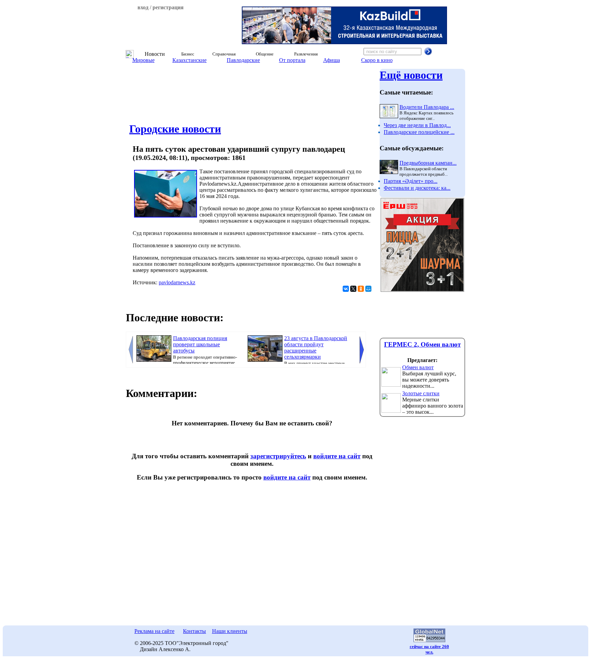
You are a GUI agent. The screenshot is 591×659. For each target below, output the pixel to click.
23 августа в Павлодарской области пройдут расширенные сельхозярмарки (315, 347)
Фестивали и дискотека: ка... (417, 188)
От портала (292, 60)
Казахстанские (189, 60)
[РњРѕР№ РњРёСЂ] (368, 289)
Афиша (331, 60)
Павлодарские (243, 60)
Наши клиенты (229, 631)
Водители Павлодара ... (426, 107)
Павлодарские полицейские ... (419, 132)
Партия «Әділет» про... (410, 181)
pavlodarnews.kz (177, 282)
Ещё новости (411, 75)
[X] (353, 289)
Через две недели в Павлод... (417, 125)
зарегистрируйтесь (278, 456)
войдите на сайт (336, 456)
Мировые (143, 60)
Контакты (194, 631)
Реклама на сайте (154, 631)
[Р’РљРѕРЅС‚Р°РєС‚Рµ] (346, 289)
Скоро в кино (377, 60)
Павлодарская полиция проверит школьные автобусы (200, 344)
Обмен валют (418, 367)
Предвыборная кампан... (428, 163)
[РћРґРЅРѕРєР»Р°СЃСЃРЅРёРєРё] (361, 289)
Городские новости (175, 129)
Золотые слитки (420, 393)
